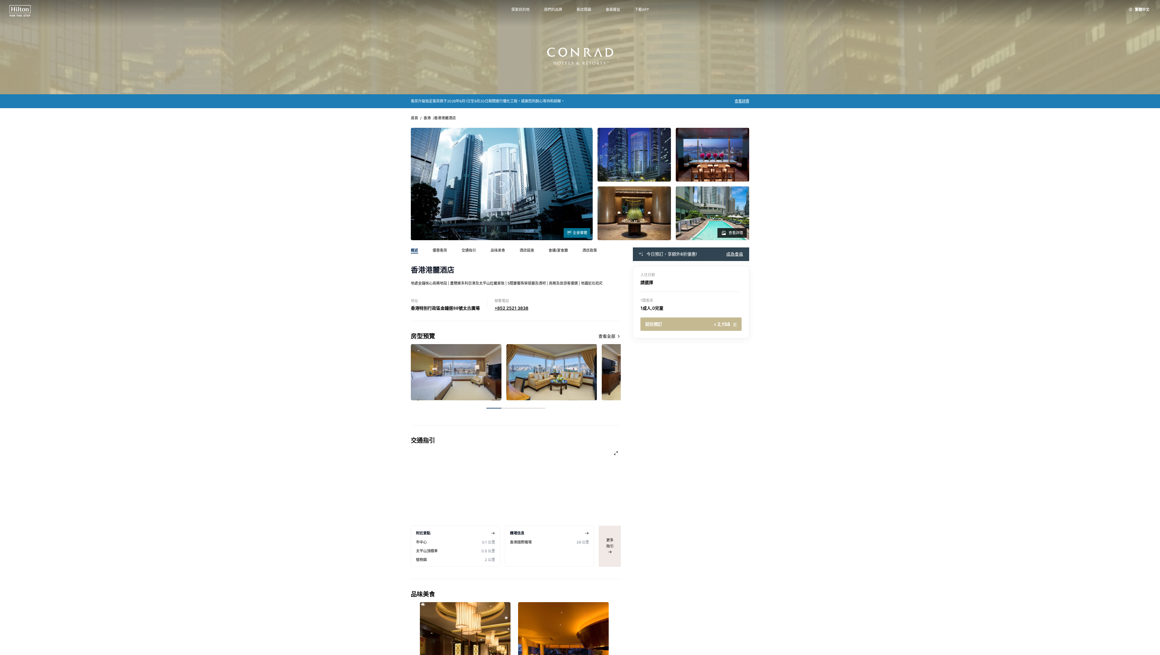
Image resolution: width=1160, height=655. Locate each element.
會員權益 (613, 10)
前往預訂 (691, 324)
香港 (427, 118)
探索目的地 (520, 10)
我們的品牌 (553, 10)
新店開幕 (584, 10)
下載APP (642, 10)
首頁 (414, 118)
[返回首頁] (20, 11)
